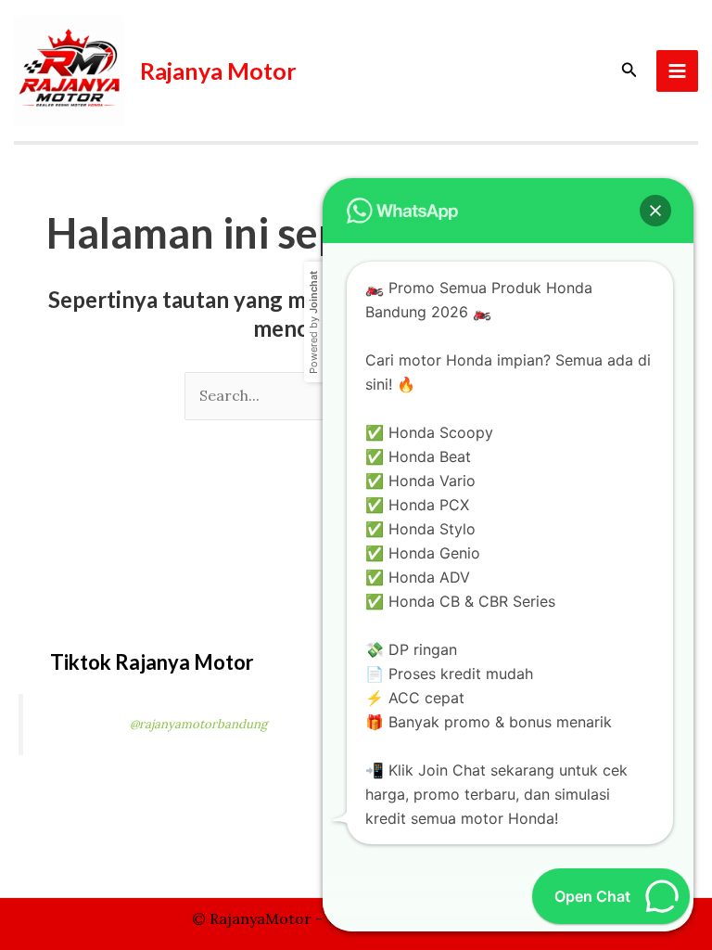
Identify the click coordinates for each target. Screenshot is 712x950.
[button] (629, 70)
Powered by (313, 322)
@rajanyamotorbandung (198, 724)
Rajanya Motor (218, 70)
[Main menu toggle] (677, 71)
